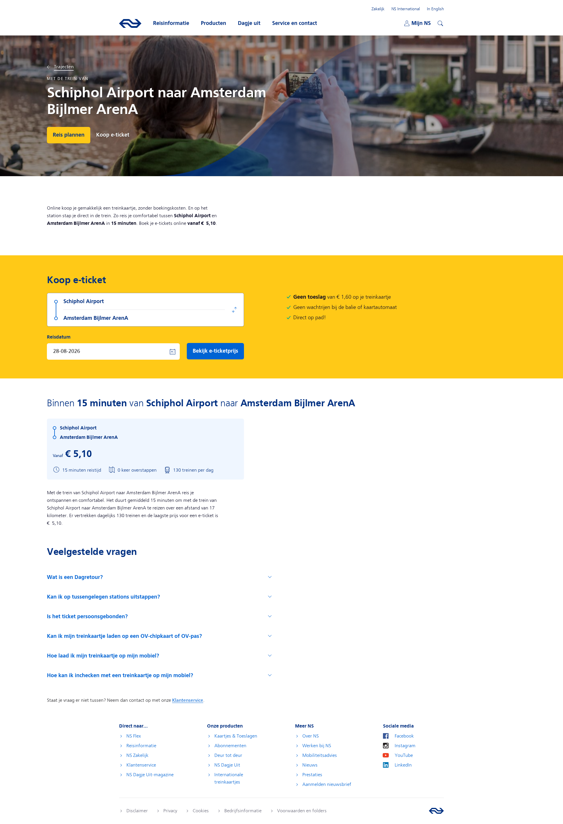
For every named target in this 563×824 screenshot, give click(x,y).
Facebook (404, 736)
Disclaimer (137, 810)
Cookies (201, 810)
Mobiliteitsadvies (319, 755)
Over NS (310, 736)
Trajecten (64, 67)
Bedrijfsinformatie (243, 810)
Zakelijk (378, 8)
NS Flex (133, 736)
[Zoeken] (439, 22)
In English (435, 8)
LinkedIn (403, 765)
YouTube (404, 755)
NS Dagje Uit (227, 765)
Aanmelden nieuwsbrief (326, 784)
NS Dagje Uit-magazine (150, 774)
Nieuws (310, 765)
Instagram (405, 745)
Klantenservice (141, 765)
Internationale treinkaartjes (228, 778)
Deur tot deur (228, 755)
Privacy (170, 810)
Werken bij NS (316, 745)
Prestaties (312, 774)
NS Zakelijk (137, 755)
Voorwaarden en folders (302, 810)
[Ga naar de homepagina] (436, 811)
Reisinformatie (141, 745)
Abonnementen (230, 745)
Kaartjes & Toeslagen (235, 736)
